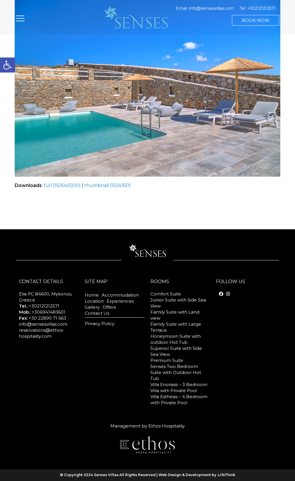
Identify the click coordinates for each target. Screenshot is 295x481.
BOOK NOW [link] (255, 20)
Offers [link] (109, 307)
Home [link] (92, 295)
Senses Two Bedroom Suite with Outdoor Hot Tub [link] (175, 372)
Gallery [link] (92, 307)
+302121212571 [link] (261, 8)
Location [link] (94, 301)
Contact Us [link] (97, 313)
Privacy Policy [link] (99, 323)
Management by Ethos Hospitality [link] (147, 426)
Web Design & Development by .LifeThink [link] (196, 475)
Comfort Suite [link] (165, 294)
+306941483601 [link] (48, 312)
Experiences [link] (120, 301)
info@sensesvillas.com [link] (211, 8)
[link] (7, 65)
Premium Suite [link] (166, 360)
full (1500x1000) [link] (62, 185)
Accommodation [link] (120, 295)
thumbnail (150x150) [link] (107, 185)
